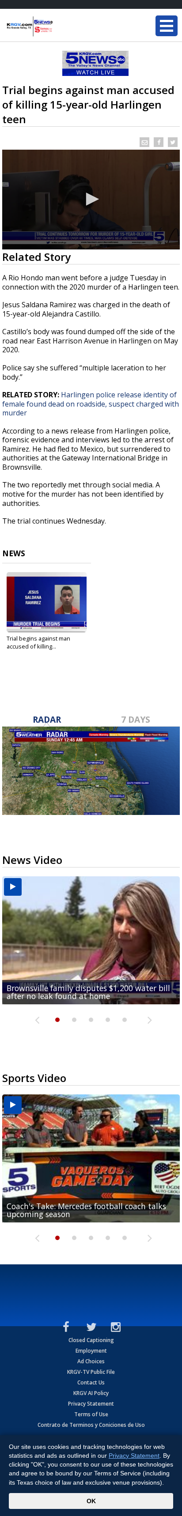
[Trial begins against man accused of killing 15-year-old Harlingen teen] (47, 602)
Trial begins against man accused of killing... (38, 642)
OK (91, 1501)
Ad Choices (91, 1361)
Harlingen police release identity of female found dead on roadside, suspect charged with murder (90, 404)
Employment (91, 1350)
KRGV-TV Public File (91, 1372)
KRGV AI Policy (91, 1393)
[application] (91, 199)
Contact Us (91, 1382)
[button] (91, 199)
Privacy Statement (91, 1403)
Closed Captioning (91, 1340)
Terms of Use (91, 1414)
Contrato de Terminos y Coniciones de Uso (91, 1425)
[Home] (59, 26)
